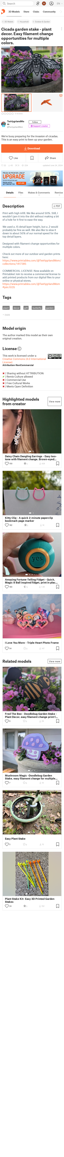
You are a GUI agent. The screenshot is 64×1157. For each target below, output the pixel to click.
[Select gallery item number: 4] (34, 574)
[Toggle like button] (7, 463)
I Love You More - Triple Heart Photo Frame (32, 642)
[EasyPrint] (38, 3)
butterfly (37, 307)
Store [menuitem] (26, 11)
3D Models (9, 21)
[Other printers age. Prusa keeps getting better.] (32, 178)
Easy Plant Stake (15, 838)
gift (26, 307)
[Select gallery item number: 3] (32, 574)
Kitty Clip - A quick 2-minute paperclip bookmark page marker (29, 519)
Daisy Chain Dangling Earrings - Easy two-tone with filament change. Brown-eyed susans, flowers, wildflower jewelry (31, 458)
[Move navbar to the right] (61, 11)
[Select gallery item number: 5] (36, 574)
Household (24, 21)
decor (16, 307)
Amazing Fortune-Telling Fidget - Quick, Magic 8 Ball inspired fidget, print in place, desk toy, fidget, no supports (31, 581)
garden (50, 307)
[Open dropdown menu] (62, 29)
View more (54, 401)
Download (33, 148)
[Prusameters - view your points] (44, 3)
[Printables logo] (3, 11)
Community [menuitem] (49, 11)
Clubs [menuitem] (36, 11)
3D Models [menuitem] (14, 11)
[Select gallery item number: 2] (33, 451)
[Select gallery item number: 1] (30, 451)
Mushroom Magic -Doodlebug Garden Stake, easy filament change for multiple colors (30, 777)
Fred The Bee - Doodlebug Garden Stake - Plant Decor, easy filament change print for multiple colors (31, 715)
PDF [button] (58, 206)
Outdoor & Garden (42, 21)
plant (6, 307)
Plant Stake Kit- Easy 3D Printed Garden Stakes (29, 900)
